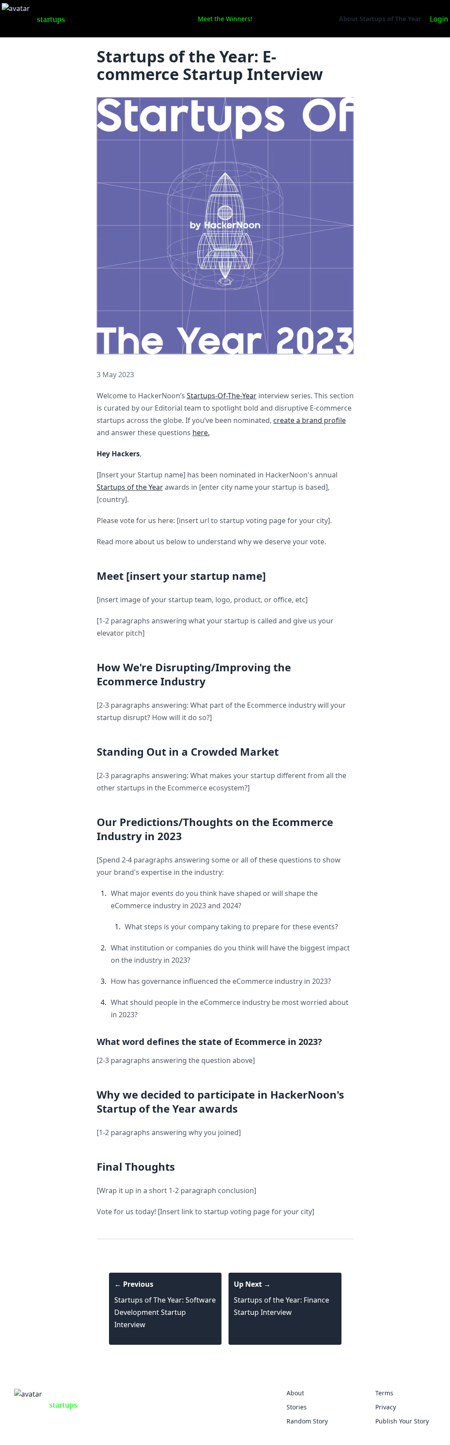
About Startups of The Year (380, 19)
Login (439, 19)
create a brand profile (309, 420)
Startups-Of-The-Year (222, 395)
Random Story (307, 1421)
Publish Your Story (402, 1421)
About (295, 1393)
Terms (384, 1393)
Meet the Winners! (225, 19)
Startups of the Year (130, 487)
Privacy (385, 1407)
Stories (297, 1407)
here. (201, 432)
